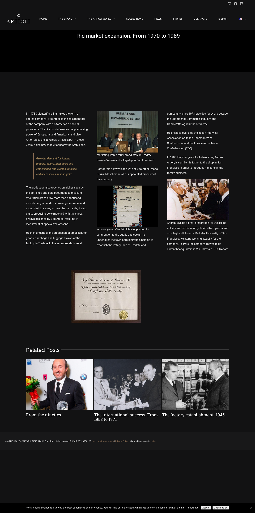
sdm (153, 441)
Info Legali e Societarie (103, 441)
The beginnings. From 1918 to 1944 (55, 417)
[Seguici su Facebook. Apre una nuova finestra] (235, 3)
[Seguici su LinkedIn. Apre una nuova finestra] (242, 3)
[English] (242, 18)
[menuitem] (45, 18)
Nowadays (104, 415)
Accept (205, 507)
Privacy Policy (121, 441)
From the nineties (179, 415)
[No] (250, 508)
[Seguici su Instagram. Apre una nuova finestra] (229, 3)
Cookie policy (220, 507)
